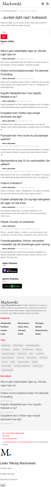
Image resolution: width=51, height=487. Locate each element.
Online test (43, 358)
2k (31, 101)
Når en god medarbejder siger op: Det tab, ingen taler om (23, 52)
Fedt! (3, 485)
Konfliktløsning (28, 349)
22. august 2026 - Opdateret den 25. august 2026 (18, 146)
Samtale (38, 327)
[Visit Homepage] (12, 3)
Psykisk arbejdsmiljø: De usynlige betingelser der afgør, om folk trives (25, 201)
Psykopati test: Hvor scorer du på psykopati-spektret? (25, 137)
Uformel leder (37, 366)
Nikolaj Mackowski (8, 59)
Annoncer (6, 436)
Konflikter (5, 327)
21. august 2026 (23, 187)
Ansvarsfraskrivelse (9, 438)
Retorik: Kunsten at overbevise (17, 222)
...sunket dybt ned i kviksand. (28, 11)
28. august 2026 (23, 59)
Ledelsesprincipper (8, 353)
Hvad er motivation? (12, 183)
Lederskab (40, 353)
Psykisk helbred (23, 362)
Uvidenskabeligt (7, 370)
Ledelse (4, 330)
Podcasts (22, 330)
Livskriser (20, 358)
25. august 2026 (23, 78)
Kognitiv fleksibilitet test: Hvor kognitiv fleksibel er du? (21, 95)
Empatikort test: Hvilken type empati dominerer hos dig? (20, 114)
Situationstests (41, 330)
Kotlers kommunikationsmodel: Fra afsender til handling (25, 72)
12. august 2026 (23, 249)
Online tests (23, 327)
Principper (39, 323)
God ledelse (6, 349)
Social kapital (6, 366)
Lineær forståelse (8, 358)
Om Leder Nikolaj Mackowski (13, 433)
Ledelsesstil (22, 353)
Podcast (4, 362)
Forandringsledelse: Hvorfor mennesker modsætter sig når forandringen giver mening (25, 242)
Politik (20, 334)
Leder (3, 334)
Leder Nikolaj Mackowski (9, 11)
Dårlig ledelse (18, 345)
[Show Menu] (43, 3)
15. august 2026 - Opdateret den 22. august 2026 (18, 229)
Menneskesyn (23, 323)
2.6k (32, 249)
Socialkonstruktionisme (22, 366)
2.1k (32, 59)
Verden (38, 334)
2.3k (32, 78)
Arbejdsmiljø (6, 323)
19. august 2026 (23, 207)
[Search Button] (47, 3)
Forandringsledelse (32, 345)
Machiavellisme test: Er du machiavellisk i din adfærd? (25, 162)
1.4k (32, 207)
